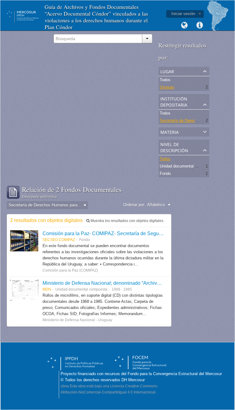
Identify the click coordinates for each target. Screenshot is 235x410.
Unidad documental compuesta (187, 166)
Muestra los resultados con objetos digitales (126, 221)
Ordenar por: (134, 204)
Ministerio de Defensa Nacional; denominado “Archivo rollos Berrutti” (117, 283)
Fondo (165, 173)
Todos (165, 79)
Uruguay (167, 87)
